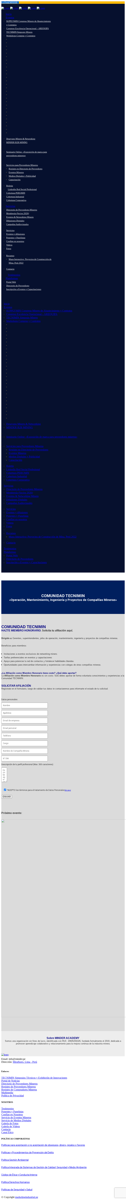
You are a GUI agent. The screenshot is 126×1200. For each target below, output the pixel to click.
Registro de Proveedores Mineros (18, 1086)
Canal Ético (7, 1132)
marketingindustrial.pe (26, 1197)
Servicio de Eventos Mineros (16, 1117)
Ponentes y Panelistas (12, 1111)
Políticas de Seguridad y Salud (16, 1189)
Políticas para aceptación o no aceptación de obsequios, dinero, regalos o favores (43, 1145)
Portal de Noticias (10, 1080)
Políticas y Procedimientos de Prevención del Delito (27, 1152)
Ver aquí (68, 790)
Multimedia (7, 1092)
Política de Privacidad (12, 1095)
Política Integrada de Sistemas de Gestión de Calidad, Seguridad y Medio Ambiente (44, 1167)
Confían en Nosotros (12, 1114)
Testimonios (7, 1108)
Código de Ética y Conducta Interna (19, 1174)
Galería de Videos (10, 1126)
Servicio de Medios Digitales (16, 1120)
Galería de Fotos (9, 1123)
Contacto (6, 1129)
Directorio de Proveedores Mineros (19, 1083)
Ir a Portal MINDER (9, 2)
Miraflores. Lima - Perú (25, 1062)
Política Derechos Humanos (15, 1182)
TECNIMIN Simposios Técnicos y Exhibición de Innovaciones (34, 1077)
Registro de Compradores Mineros (19, 1089)
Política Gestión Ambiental (15, 1160)
